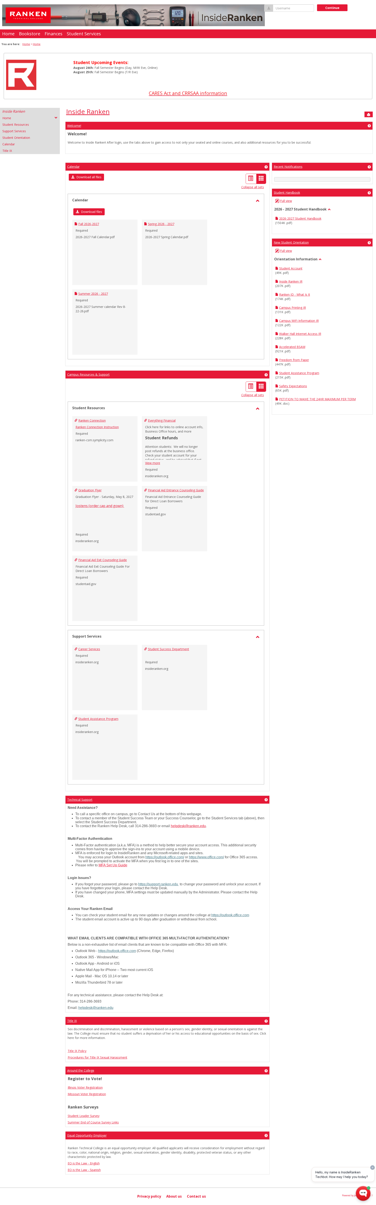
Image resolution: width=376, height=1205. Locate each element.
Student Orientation (16, 138)
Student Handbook (287, 192)
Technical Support (79, 800)
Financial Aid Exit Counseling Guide (102, 560)
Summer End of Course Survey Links (93, 1122)
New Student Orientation (291, 242)
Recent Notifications (288, 167)
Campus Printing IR (292, 307)
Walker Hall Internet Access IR (300, 334)
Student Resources (15, 124)
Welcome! (74, 126)
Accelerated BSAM (292, 347)
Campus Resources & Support (88, 374)
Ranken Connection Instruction (97, 427)
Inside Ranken (13, 111)
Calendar (8, 144)
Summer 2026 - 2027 (93, 294)
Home (8, 34)
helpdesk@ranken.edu (188, 826)
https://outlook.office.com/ (164, 857)
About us (174, 1196)
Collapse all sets (252, 187)
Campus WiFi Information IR (299, 321)
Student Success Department (168, 649)
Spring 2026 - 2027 (161, 224)
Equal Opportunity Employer (87, 1135)
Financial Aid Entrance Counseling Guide (176, 490)
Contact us (196, 1196)
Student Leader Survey (83, 1116)
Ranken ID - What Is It (294, 294)
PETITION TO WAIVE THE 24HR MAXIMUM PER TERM (317, 399)
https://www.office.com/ (206, 857)
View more (152, 463)
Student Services (84, 34)
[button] (86, 177)
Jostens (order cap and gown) (100, 505)
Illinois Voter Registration (85, 1087)
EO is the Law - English (84, 1163)
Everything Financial (162, 420)
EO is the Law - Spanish (84, 1170)
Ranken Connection (92, 420)
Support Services (14, 131)
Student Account (290, 268)
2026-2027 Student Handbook (300, 218)
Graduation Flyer (90, 490)
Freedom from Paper (294, 360)
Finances (53, 34)
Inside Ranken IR (290, 281)
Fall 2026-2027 (88, 224)
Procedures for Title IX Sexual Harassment (97, 1057)
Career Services (89, 649)
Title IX (7, 151)
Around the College (80, 1070)
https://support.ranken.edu (158, 884)
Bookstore (29, 34)
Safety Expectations (293, 386)
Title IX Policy (77, 1051)
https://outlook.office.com (230, 915)
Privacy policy (149, 1196)
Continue (332, 8)
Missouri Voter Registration (87, 1094)
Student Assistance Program (98, 719)
